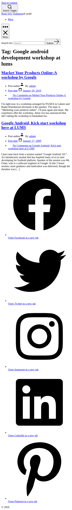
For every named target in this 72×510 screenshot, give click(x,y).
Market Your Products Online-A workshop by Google (29, 75)
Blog (10, 19)
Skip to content (9, 2)
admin (32, 86)
